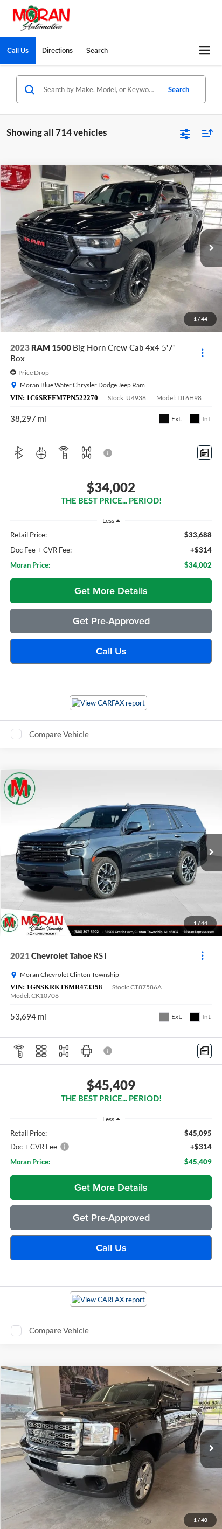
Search (178, 89)
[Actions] (202, 353)
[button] (18, 50)
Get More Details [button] (111, 590)
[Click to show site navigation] (205, 51)
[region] (111, 549)
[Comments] (204, 452)
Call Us (111, 651)
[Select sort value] (204, 132)
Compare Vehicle (59, 734)
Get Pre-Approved (111, 620)
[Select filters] (185, 133)
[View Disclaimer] (109, 453)
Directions (57, 50)
